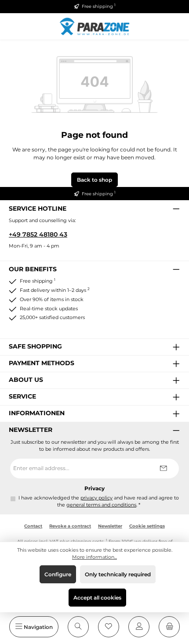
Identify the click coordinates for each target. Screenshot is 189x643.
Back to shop (94, 179)
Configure (57, 574)
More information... (94, 557)
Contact (33, 526)
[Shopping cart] (169, 626)
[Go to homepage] (94, 26)
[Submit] (163, 468)
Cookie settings (147, 526)
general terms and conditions (101, 505)
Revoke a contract (70, 526)
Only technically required (118, 574)
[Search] (78, 626)
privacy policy (96, 498)
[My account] (138, 626)
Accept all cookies (97, 597)
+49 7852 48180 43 (38, 234)
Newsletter (110, 526)
